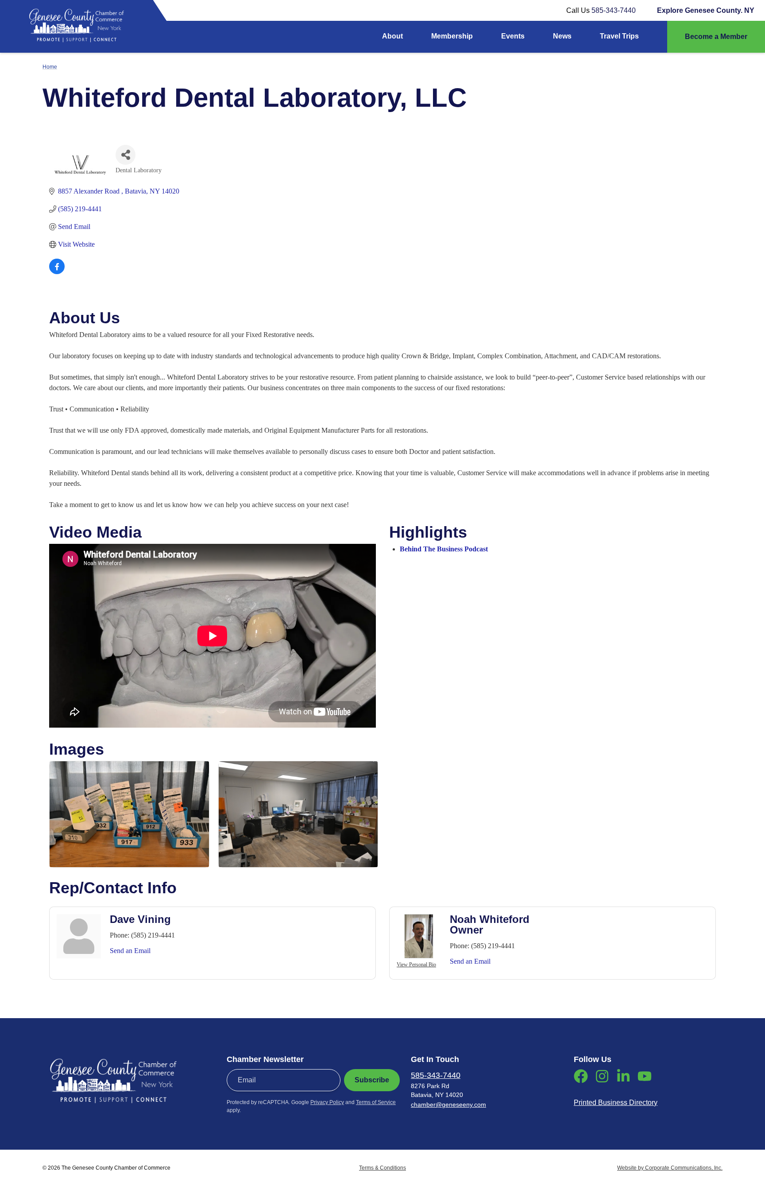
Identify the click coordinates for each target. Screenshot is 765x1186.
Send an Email (130, 950)
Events (513, 36)
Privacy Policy (327, 1102)
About (392, 36)
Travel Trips (619, 36)
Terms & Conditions (382, 1168)
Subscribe (372, 1080)
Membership (452, 36)
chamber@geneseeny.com (448, 1104)
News (562, 36)
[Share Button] (125, 155)
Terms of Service (376, 1102)
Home (49, 67)
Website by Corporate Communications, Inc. (669, 1168)
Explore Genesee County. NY (705, 10)
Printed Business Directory (615, 1102)
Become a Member (716, 36)
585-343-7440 (613, 10)
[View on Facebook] (57, 271)
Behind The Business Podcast (444, 549)
